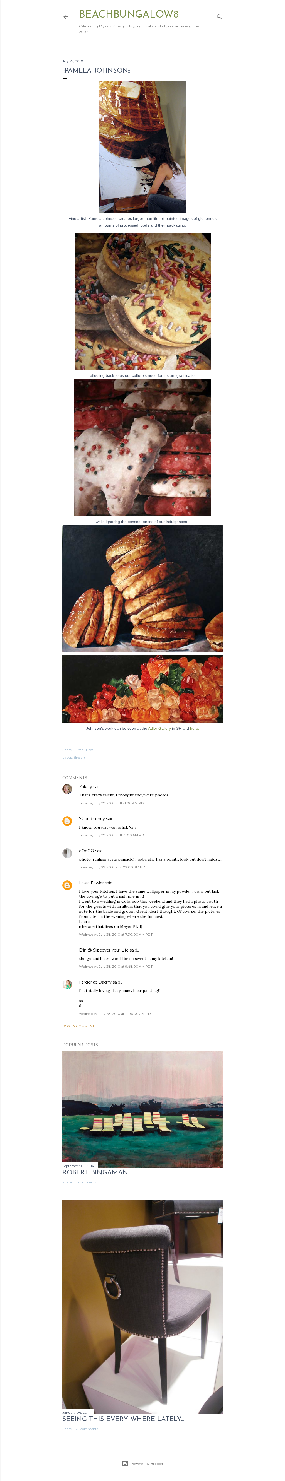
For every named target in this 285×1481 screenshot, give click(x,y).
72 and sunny (92, 818)
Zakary (85, 786)
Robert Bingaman (95, 1172)
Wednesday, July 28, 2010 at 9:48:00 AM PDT (116, 966)
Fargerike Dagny (95, 982)
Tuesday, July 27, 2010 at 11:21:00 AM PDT (112, 803)
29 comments (87, 1429)
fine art (79, 757)
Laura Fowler (91, 882)
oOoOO (86, 850)
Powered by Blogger (147, 1463)
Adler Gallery (159, 728)
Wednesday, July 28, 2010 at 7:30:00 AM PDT (116, 934)
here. (194, 728)
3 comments (86, 1182)
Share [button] (67, 750)
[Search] (219, 15)
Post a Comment (78, 1026)
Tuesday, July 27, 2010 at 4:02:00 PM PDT (113, 867)
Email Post (84, 750)
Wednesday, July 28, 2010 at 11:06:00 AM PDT (116, 1014)
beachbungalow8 (129, 15)
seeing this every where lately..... (124, 1419)
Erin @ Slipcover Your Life (104, 950)
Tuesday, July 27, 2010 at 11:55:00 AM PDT (112, 835)
